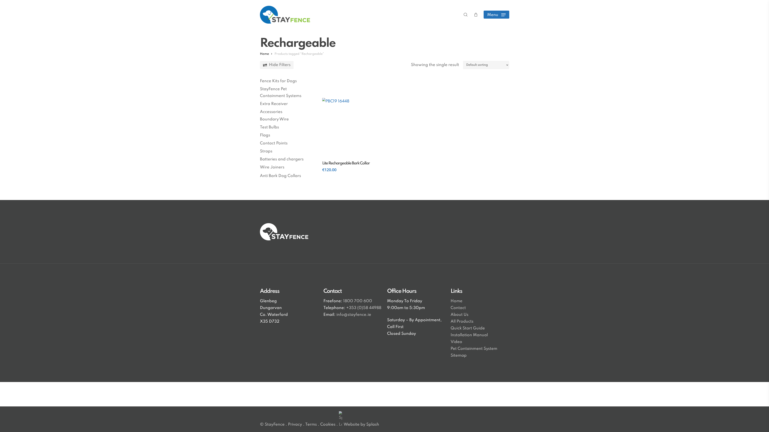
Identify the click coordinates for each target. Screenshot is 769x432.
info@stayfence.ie (353, 315)
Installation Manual (469, 335)
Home (264, 54)
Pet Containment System (474, 349)
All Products (462, 322)
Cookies (327, 425)
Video (456, 342)
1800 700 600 (357, 301)
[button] (496, 15)
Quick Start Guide (468, 328)
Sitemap (459, 356)
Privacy (295, 425)
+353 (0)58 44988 (363, 308)
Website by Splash (361, 425)
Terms (311, 425)
